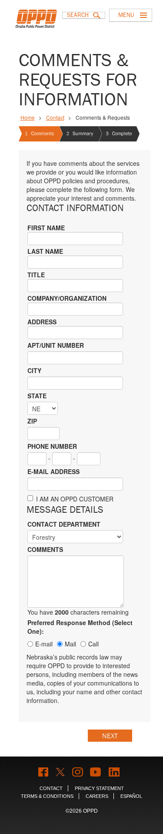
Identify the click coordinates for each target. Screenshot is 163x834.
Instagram (77, 772)
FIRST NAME (46, 227)
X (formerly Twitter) (60, 772)
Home (27, 117)
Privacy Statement (99, 788)
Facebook (43, 772)
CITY (34, 370)
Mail (70, 643)
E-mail (44, 643)
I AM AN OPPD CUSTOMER (74, 498)
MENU (126, 15)
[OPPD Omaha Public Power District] (38, 24)
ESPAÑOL (131, 796)
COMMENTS (45, 549)
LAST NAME (45, 251)
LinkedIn (114, 772)
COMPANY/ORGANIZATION (66, 298)
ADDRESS (42, 321)
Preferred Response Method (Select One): (80, 627)
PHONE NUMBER (52, 446)
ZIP (32, 421)
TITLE (36, 274)
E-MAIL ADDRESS (53, 471)
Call (93, 643)
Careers (97, 796)
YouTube (96, 772)
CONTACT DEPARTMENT (63, 524)
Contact (55, 117)
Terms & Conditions (47, 796)
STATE (37, 395)
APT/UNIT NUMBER (55, 345)
